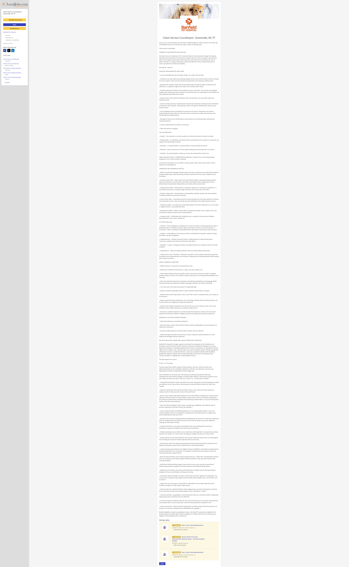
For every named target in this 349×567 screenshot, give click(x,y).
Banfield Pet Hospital (9, 32)
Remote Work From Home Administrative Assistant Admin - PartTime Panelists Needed (188, 539)
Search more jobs (8, 43)
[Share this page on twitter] (8, 50)
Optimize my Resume (15, 20)
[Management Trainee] (165, 527)
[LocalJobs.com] (14, 4)
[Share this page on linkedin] (12, 50)
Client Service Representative (12, 68)
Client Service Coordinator (11, 59)
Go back (7, 82)
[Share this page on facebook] (4, 50)
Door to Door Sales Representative (192, 525)
